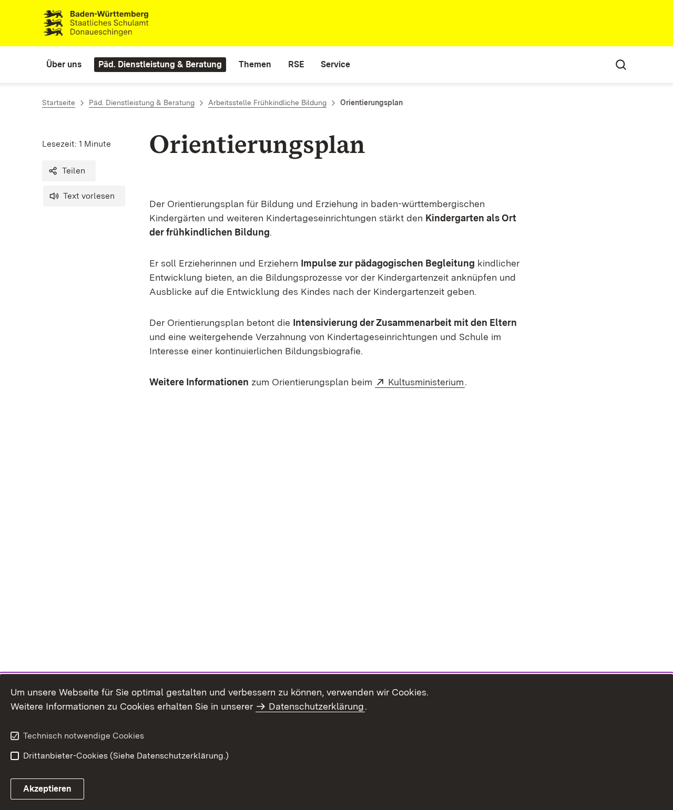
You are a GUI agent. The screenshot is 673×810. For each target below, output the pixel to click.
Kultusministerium (426, 381)
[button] (69, 170)
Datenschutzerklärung (316, 706)
